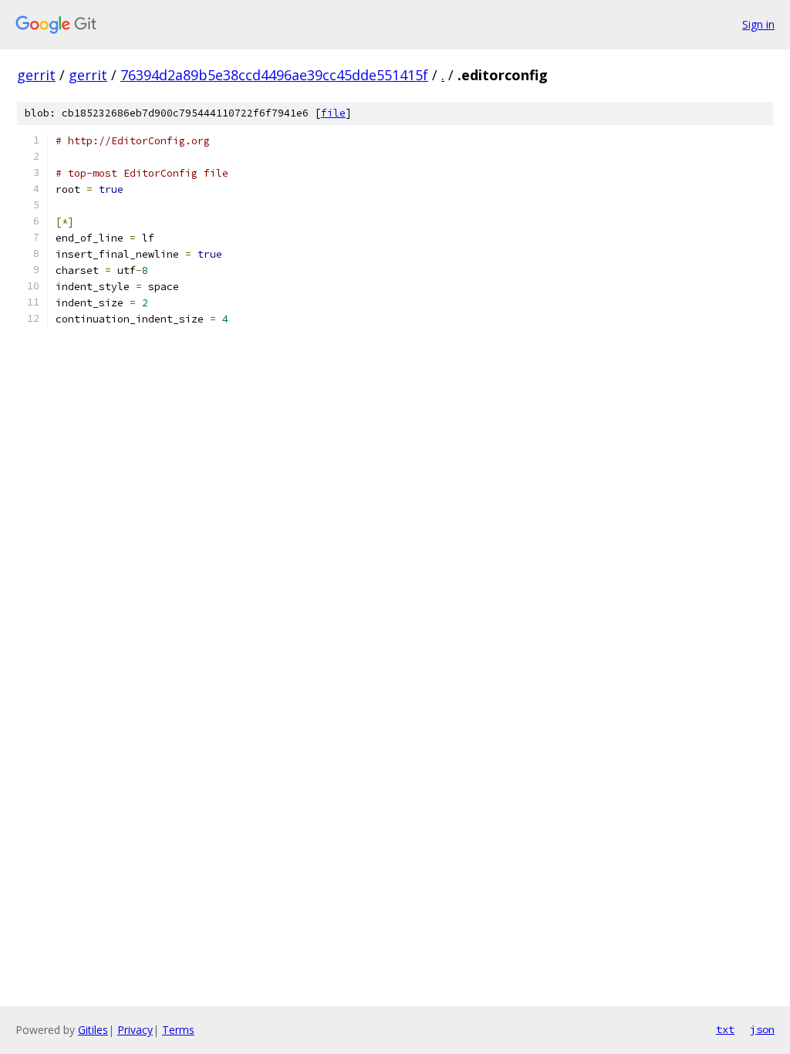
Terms (178, 1029)
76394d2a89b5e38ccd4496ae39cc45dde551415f (274, 75)
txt (725, 1029)
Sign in (758, 24)
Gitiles (93, 1029)
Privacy (135, 1029)
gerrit (36, 75)
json (762, 1029)
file (333, 113)
